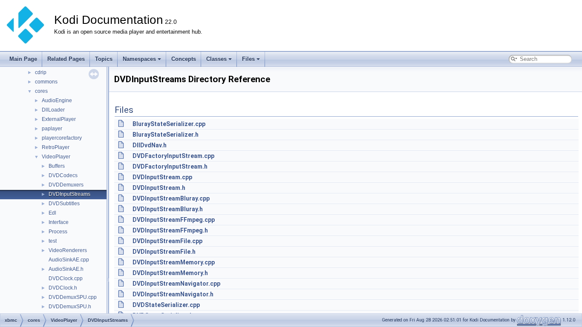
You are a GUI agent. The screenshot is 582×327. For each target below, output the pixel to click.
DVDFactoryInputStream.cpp (173, 155)
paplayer (52, 129)
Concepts (183, 59)
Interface (59, 222)
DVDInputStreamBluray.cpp (171, 198)
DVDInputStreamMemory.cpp (174, 262)
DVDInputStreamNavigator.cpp (176, 283)
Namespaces (139, 59)
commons (46, 82)
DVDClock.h (63, 288)
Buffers (57, 166)
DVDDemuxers (66, 185)
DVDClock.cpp (66, 278)
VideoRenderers (68, 250)
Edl (52, 213)
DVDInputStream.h (159, 187)
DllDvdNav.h (150, 145)
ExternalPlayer (59, 119)
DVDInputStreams (69, 194)
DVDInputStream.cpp (162, 177)
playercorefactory (62, 138)
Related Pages (66, 59)
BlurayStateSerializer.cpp (169, 123)
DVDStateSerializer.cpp (166, 304)
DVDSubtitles (64, 204)
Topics (103, 59)
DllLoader (53, 110)
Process (58, 232)
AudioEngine (57, 100)
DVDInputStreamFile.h (164, 251)
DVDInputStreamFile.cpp (167, 241)
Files (248, 59)
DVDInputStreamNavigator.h (173, 294)
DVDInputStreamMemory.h (170, 273)
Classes (216, 59)
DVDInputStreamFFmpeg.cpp (174, 219)
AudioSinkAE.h (66, 269)
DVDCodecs (63, 175)
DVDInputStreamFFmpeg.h (170, 230)
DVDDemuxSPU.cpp (73, 297)
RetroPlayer (55, 147)
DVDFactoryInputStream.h (170, 166)
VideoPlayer (56, 157)
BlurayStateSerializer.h (166, 134)
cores (41, 91)
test (53, 241)
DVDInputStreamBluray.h (168, 209)
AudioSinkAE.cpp (69, 260)
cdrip (40, 72)
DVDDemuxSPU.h (70, 307)
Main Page (23, 59)
